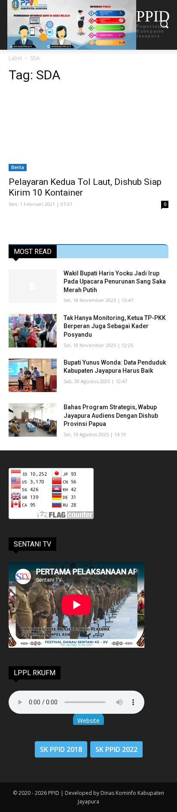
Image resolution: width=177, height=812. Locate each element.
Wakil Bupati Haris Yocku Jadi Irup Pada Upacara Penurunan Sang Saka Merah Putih (115, 281)
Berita (17, 167)
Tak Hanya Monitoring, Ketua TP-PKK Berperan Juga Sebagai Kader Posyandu (115, 326)
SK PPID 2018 (61, 749)
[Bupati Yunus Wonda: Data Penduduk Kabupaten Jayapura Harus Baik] (33, 375)
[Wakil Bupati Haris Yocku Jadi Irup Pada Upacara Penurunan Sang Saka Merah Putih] (33, 286)
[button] (164, 24)
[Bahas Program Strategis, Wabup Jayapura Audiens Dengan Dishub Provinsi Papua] (33, 420)
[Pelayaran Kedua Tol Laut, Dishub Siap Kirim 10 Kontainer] (88, 131)
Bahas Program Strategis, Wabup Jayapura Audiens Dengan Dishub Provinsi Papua (111, 415)
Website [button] (88, 720)
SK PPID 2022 (116, 749)
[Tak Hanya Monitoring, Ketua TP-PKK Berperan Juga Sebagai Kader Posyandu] (33, 330)
